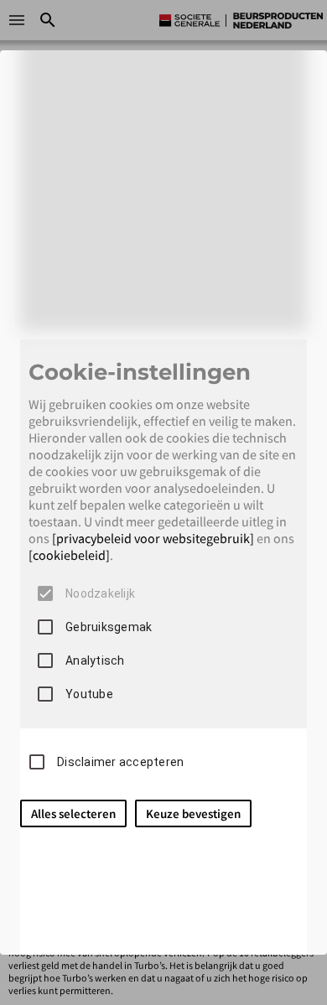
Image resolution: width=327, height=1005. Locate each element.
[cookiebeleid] (69, 555)
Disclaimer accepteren (120, 762)
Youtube (89, 694)
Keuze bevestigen (193, 813)
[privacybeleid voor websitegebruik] (153, 538)
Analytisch (95, 660)
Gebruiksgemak (108, 627)
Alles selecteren (73, 813)
